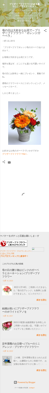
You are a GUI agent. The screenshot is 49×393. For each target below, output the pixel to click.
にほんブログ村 (7, 253)
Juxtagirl (32, 388)
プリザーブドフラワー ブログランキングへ (15, 251)
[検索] (45, 5)
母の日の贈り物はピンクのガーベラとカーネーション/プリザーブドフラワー (21, 273)
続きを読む (42, 300)
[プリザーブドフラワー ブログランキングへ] (13, 246)
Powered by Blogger (26, 382)
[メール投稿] (9, 163)
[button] (45, 31)
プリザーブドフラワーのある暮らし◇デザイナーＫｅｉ (24, 5)
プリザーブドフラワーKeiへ (14, 154)
